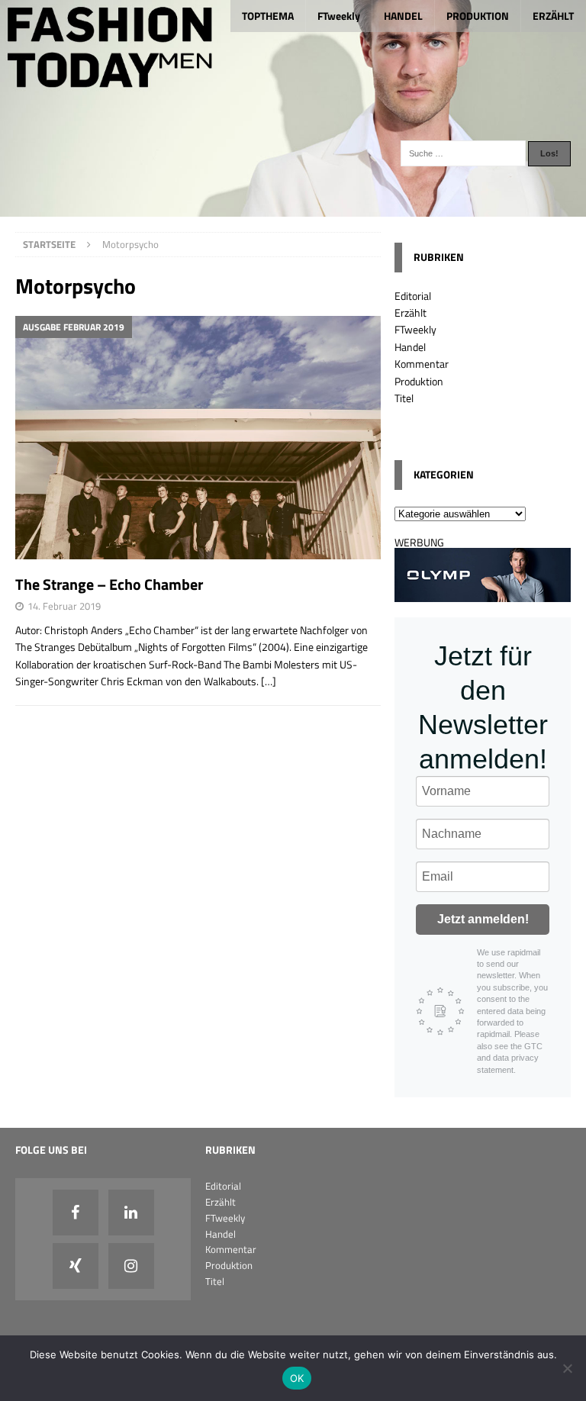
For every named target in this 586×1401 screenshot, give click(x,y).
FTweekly (338, 16)
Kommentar (421, 364)
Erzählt (410, 312)
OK (297, 1378)
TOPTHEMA (268, 16)
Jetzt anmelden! (483, 919)
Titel (404, 398)
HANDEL (403, 16)
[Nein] (567, 1368)
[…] (268, 681)
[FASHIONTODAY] (293, 208)
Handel (410, 347)
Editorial (412, 296)
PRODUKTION (477, 16)
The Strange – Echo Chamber (109, 584)
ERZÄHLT (553, 16)
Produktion (418, 381)
